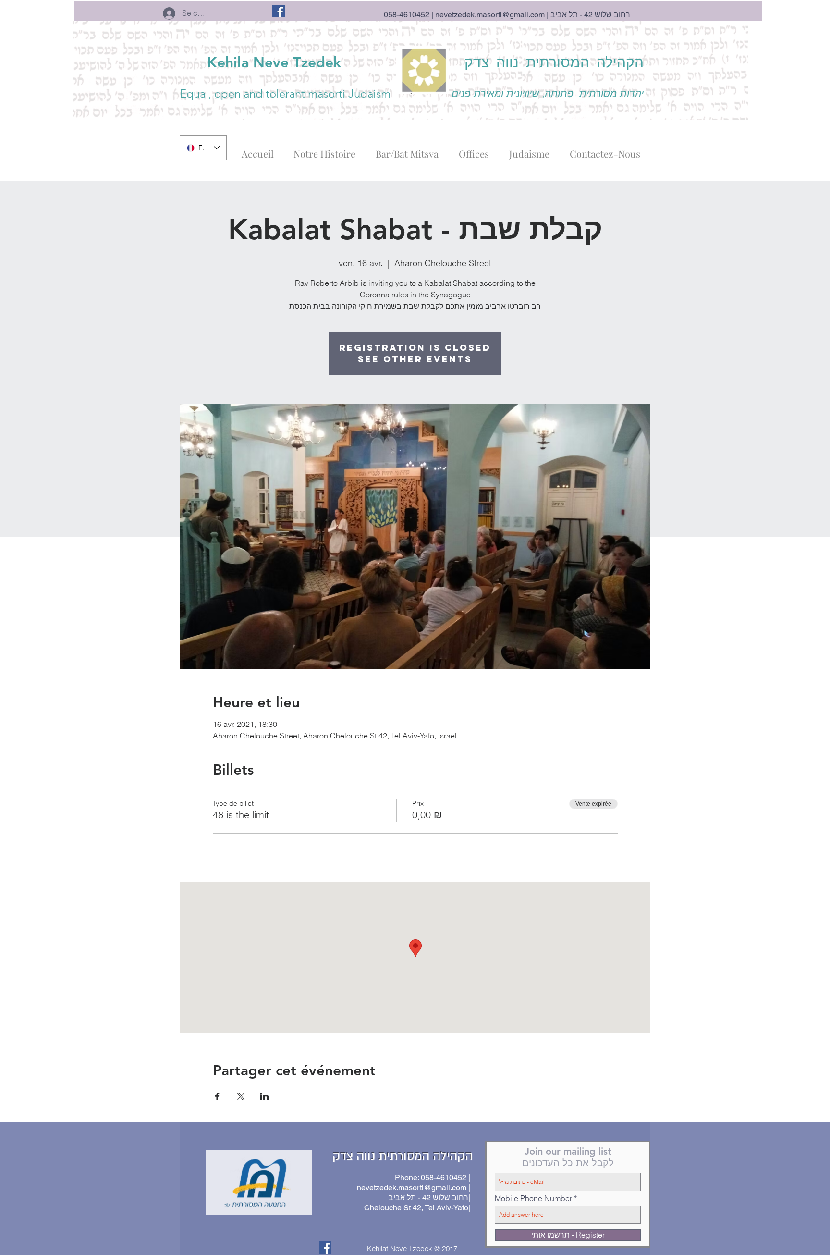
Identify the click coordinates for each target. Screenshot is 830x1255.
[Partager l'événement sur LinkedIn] (264, 1096)
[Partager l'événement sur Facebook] (217, 1096)
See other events (415, 359)
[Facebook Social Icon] (278, 11)
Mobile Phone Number (533, 1198)
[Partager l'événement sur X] (240, 1096)
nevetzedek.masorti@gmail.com (490, 14)
